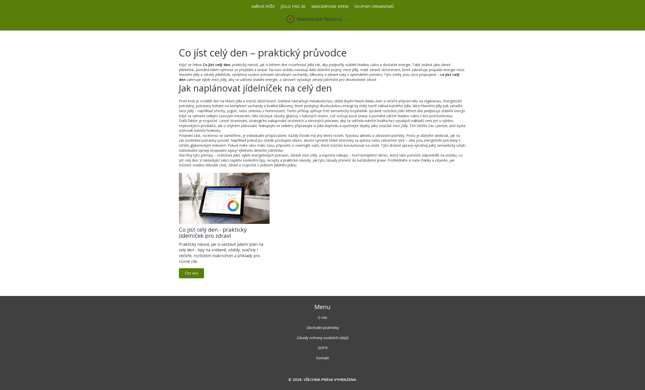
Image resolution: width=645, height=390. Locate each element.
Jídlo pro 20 (293, 6)
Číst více (191, 273)
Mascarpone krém (329, 6)
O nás (322, 317)
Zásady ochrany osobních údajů (323, 337)
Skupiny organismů (374, 6)
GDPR (323, 347)
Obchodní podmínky (322, 327)
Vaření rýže (263, 6)
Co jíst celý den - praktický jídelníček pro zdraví (213, 232)
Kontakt (322, 357)
